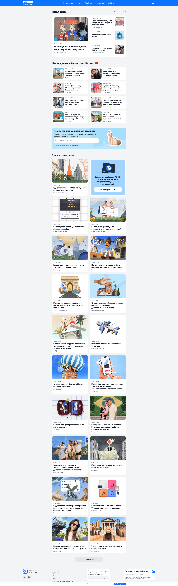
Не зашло (94, 270)
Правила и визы (96, 510)
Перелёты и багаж (60, 52)
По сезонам (57, 513)
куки (63, 584)
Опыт (79, 3)
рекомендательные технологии (75, 584)
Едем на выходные (97, 310)
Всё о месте (69, 92)
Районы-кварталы (59, 193)
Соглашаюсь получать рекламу (61, 145)
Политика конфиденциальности (62, 581)
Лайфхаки (111, 3)
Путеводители (68, 3)
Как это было (107, 78)
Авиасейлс (55, 570)
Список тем (56, 578)
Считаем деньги (58, 472)
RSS (53, 576)
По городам (57, 270)
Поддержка (55, 573)
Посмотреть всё (119, 12)
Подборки (88, 3)
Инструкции (100, 3)
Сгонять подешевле (110, 107)
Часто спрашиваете (98, 39)
